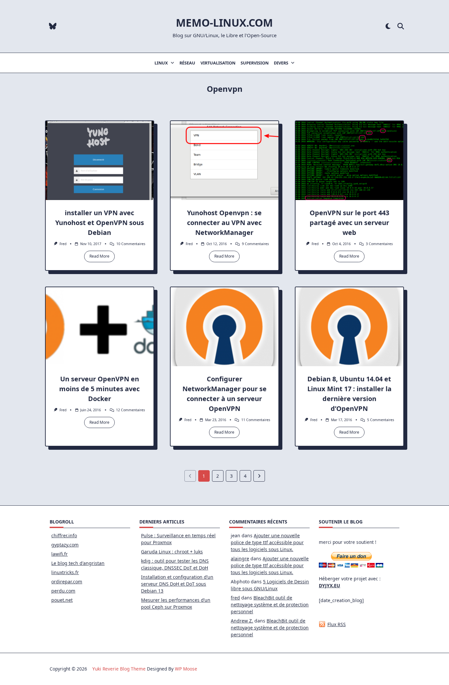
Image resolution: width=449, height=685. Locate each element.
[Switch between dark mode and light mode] (388, 26)
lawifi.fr (59, 554)
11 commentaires (255, 420)
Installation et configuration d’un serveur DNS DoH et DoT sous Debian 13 (177, 584)
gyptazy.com (65, 545)
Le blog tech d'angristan (78, 563)
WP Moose (186, 669)
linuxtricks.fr (65, 572)
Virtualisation (218, 63)
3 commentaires (379, 243)
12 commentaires (130, 410)
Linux (161, 63)
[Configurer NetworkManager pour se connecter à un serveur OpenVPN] (224, 326)
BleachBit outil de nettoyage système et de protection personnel (270, 605)
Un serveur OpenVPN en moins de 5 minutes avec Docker (99, 388)
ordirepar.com (66, 581)
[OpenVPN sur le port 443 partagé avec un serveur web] (349, 160)
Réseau (187, 63)
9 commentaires (255, 243)
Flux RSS (336, 624)
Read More (99, 256)
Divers (281, 63)
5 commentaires (380, 420)
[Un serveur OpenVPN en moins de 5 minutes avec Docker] (100, 326)
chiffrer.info (64, 535)
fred (62, 243)
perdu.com (63, 591)
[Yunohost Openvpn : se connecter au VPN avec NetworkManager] (224, 160)
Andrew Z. (242, 621)
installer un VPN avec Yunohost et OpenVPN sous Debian (99, 222)
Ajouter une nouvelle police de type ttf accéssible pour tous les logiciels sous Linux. (267, 542)
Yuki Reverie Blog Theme (119, 669)
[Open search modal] (400, 26)
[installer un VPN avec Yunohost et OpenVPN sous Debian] (100, 160)
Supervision (255, 63)
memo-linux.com (224, 22)
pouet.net (62, 600)
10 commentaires (130, 243)
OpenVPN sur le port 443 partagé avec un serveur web (349, 222)
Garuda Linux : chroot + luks (172, 551)
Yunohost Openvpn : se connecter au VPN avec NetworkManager (224, 222)
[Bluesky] (53, 26)
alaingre (240, 558)
